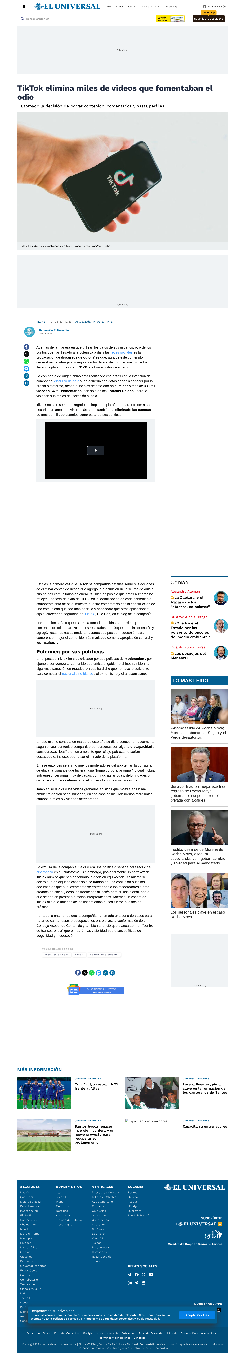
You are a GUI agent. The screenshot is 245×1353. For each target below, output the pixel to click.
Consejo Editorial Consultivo (61, 1333)
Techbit (42, 321)
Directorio (33, 1333)
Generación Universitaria (100, 1217)
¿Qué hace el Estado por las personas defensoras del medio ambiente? (190, 630)
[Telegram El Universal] (130, 1275)
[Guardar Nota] (26, 383)
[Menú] (24, 6)
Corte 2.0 (26, 1197)
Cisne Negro (64, 1224)
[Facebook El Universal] (137, 1275)
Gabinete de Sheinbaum (28, 1222)
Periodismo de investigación (30, 1208)
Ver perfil (46, 333)
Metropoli (26, 1238)
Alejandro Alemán (185, 591)
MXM (108, 6)
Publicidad (129, 1333)
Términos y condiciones (115, 1337)
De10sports (99, 1229)
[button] (209, 18)
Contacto (139, 1337)
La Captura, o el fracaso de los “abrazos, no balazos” (190, 602)
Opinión (179, 582)
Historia (172, 1333)
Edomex (133, 1192)
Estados (25, 1242)
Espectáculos (29, 1270)
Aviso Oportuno (102, 1201)
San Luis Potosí (138, 1215)
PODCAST (133, 6)
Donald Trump (30, 1233)
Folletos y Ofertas (104, 1197)
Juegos (96, 1242)
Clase (60, 1192)
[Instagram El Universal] (130, 1283)
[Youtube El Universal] (151, 1275)
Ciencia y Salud (31, 1288)
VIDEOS (119, 6)
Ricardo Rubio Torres (188, 647)
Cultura (25, 1275)
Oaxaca (133, 1197)
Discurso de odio (56, 954)
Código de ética (93, 1333)
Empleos (98, 1206)
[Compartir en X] (26, 354)
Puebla (132, 1201)
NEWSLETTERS (150, 6)
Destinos (62, 1210)
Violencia (112, 1333)
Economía (27, 1261)
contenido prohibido (104, 954)
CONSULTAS (170, 6)
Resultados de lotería (102, 1259)
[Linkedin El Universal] (143, 1283)
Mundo (25, 1229)
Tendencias (28, 1284)
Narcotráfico (28, 1247)
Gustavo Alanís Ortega (189, 617)
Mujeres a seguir (31, 1201)
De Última (63, 1206)
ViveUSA (98, 1238)
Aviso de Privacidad (151, 1333)
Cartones (26, 1256)
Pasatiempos (101, 1247)
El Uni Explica (29, 1215)
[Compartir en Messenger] (26, 369)
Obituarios (99, 1210)
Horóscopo (99, 1252)
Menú (24, 1302)
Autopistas (63, 1215)
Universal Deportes (33, 1265)
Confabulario (29, 1279)
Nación (25, 1192)
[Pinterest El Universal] (137, 1283)
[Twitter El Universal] (143, 1275)
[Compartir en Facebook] (26, 347)
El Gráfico (99, 1224)
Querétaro (134, 1210)
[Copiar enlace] (26, 376)
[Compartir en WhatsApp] (26, 361)
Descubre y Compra (105, 1192)
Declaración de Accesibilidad (199, 1333)
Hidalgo (133, 1206)
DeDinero (98, 1233)
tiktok (79, 954)
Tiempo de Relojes (69, 1219)
